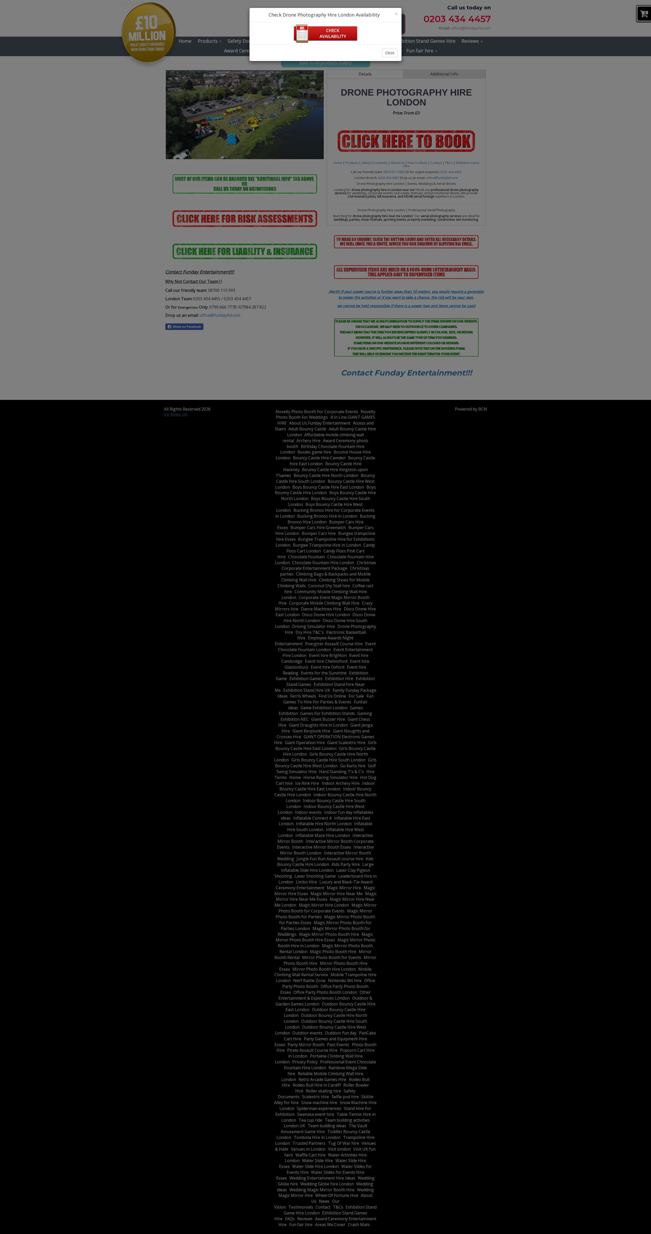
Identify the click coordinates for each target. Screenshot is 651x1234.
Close (389, 52)
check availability (333, 33)
